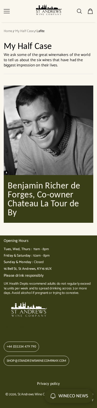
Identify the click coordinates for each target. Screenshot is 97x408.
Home (8, 31)
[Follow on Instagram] (22, 327)
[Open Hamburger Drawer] (7, 11)
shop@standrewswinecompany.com (36, 361)
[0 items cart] (90, 11)
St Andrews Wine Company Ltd (40, 394)
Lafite (41, 31)
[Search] (79, 11)
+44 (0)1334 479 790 (21, 346)
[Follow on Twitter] (6, 327)
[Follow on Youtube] (31, 327)
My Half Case (24, 31)
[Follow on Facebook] (14, 327)
